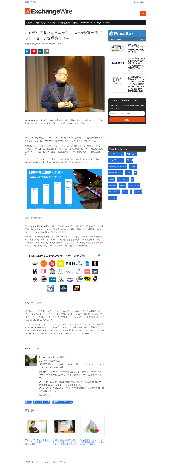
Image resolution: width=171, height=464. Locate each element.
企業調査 (111, 179)
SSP (132, 179)
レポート (133, 167)
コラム (75, 23)
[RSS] (134, 134)
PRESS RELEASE (116, 173)
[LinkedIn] (128, 134)
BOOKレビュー (63, 462)
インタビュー (64, 23)
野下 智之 (31, 43)
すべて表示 (139, 39)
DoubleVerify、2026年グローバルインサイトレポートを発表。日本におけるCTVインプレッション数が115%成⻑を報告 (136, 84)
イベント (52, 23)
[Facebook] (122, 134)
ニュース (30, 23)
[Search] (143, 13)
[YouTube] (34, 51)
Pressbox (84, 23)
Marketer (122, 185)
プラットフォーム (42, 402)
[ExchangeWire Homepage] (48, 11)
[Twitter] (116, 134)
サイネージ (138, 192)
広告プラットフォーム (62, 402)
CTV (135, 173)
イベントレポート (114, 192)
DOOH (128, 173)
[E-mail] (46, 51)
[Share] (27, 51)
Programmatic (113, 185)
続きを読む (43, 395)
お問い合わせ (31, 2)
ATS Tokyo (96, 23)
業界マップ (41, 23)
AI (131, 192)
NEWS (28, 402)
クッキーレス (113, 198)
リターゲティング (133, 185)
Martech (125, 192)
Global (106, 23)
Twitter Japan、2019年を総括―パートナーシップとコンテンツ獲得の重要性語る (65, 442)
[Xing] (40, 51)
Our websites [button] (138, 2)
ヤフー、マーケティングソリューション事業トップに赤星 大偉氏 (37, 442)
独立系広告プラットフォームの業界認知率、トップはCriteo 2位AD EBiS (92, 442)
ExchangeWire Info (117, 166)
